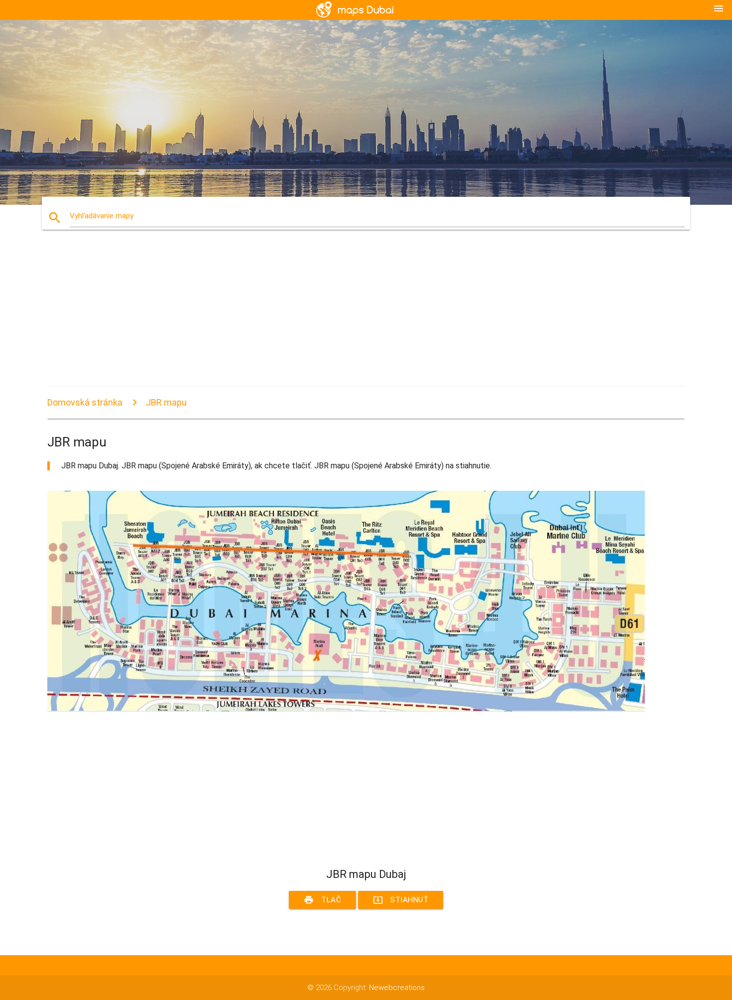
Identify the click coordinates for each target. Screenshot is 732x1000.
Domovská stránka (84, 402)
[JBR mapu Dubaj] (346, 709)
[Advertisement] (346, 317)
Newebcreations (397, 987)
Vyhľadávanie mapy (101, 215)
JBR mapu (166, 402)
